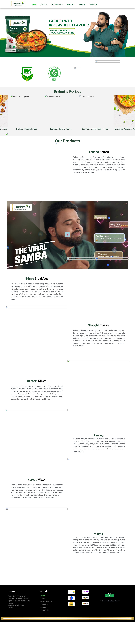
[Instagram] (112, 595)
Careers (82, 5)
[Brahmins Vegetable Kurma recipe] (114, 113)
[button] (57, 4)
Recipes (70, 5)
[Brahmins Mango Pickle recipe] (80, 113)
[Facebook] (106, 595)
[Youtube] (109, 595)
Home (34, 5)
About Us (44, 5)
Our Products (56, 5)
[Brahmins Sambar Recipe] (46, 113)
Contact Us (93, 5)
